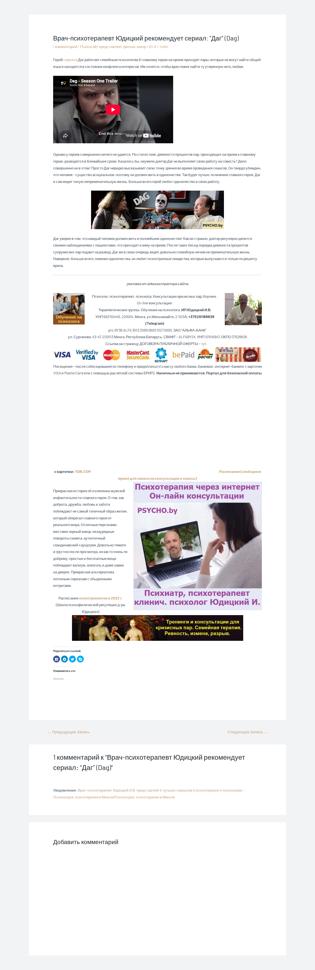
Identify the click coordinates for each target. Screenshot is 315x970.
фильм (129, 46)
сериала (70, 59)
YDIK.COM (83, 471)
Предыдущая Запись (68, 731)
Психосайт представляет (101, 46)
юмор (141, 46)
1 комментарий (65, 46)
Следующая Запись (247, 731)
